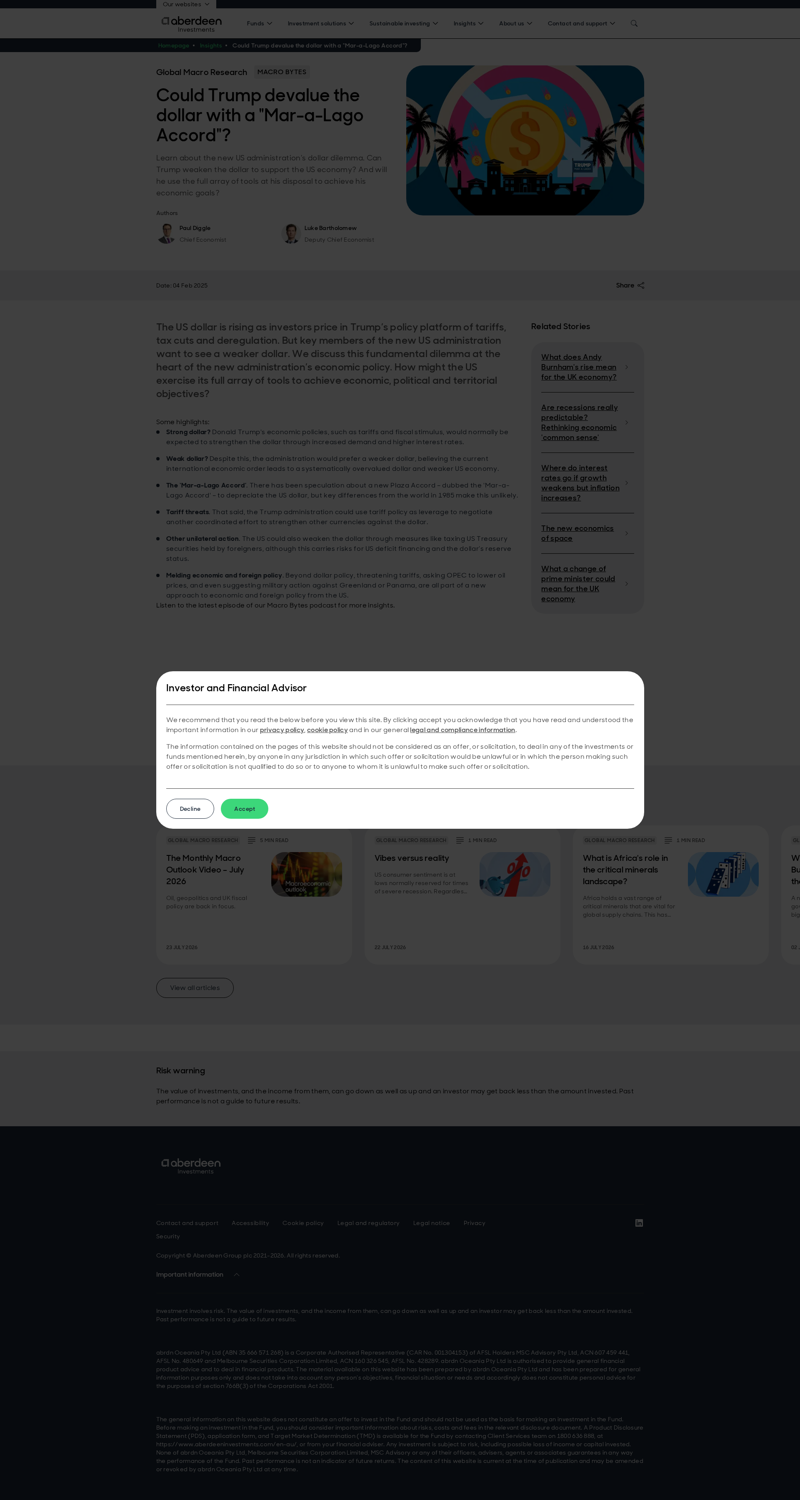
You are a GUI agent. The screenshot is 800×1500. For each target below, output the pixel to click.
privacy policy (282, 729)
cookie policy (327, 729)
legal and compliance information (462, 729)
